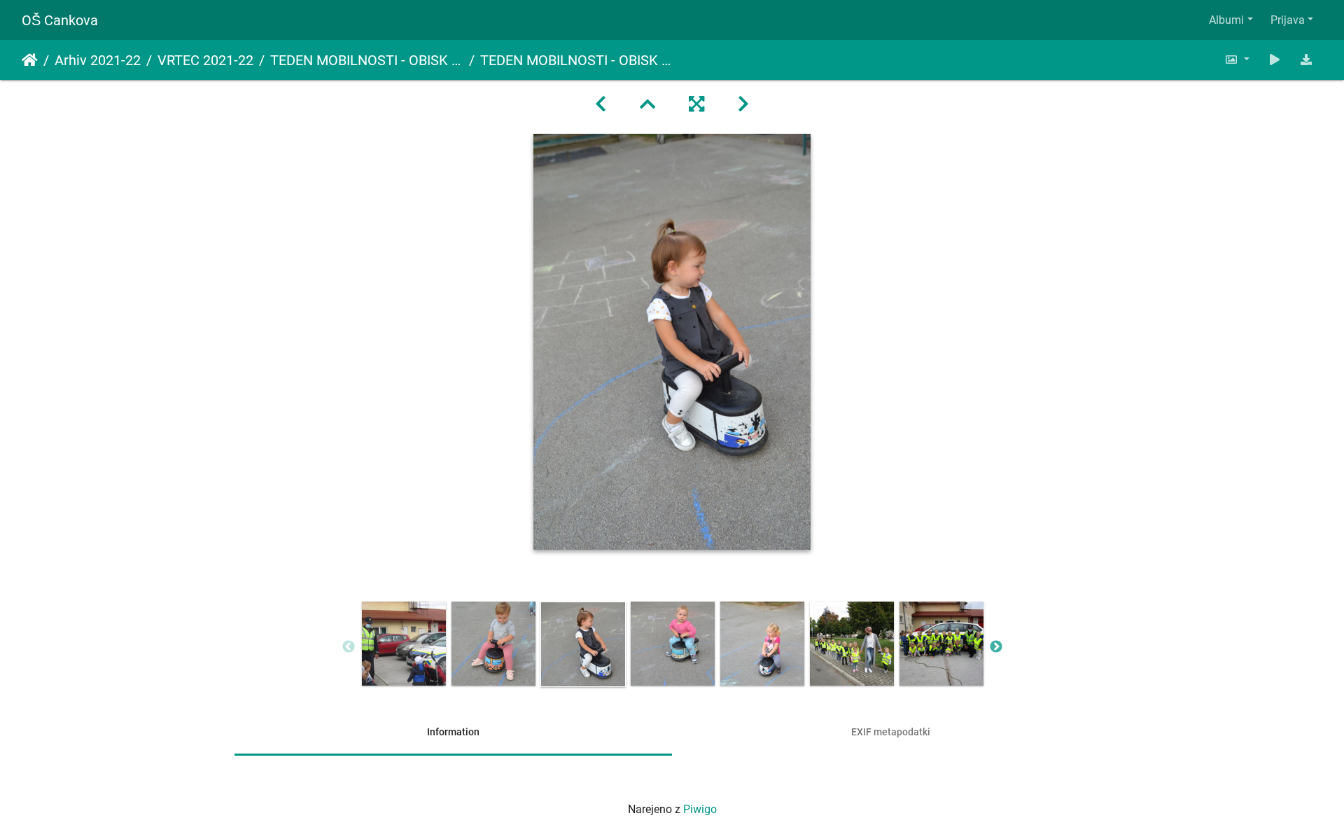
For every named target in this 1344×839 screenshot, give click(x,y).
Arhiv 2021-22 (98, 60)
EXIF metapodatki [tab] (890, 731)
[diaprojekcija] (1275, 60)
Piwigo (700, 809)
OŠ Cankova (60, 20)
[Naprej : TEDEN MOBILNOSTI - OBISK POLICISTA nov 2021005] (743, 104)
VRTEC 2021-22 (205, 60)
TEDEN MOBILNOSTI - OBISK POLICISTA (366, 60)
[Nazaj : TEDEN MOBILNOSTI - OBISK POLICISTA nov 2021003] (600, 104)
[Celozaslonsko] (696, 104)
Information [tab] (453, 731)
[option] (404, 644)
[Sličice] (647, 104)
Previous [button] (349, 647)
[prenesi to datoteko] (1306, 60)
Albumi (1226, 20)
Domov (30, 60)
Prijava (1287, 20)
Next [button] (996, 647)
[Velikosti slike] (1237, 60)
